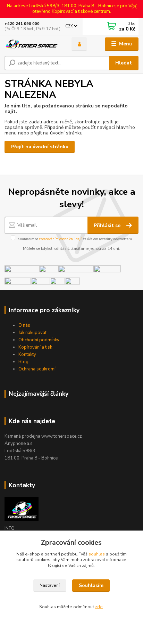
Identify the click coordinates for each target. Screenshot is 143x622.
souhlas (97, 554)
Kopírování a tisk (35, 347)
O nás (24, 325)
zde (99, 607)
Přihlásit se (108, 225)
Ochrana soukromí (37, 369)
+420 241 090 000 (22, 23)
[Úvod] (32, 44)
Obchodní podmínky (38, 340)
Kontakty (27, 354)
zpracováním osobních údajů (60, 239)
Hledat (123, 63)
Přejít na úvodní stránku (39, 146)
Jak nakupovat (32, 333)
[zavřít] (134, 7)
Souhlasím (91, 585)
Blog (23, 362)
